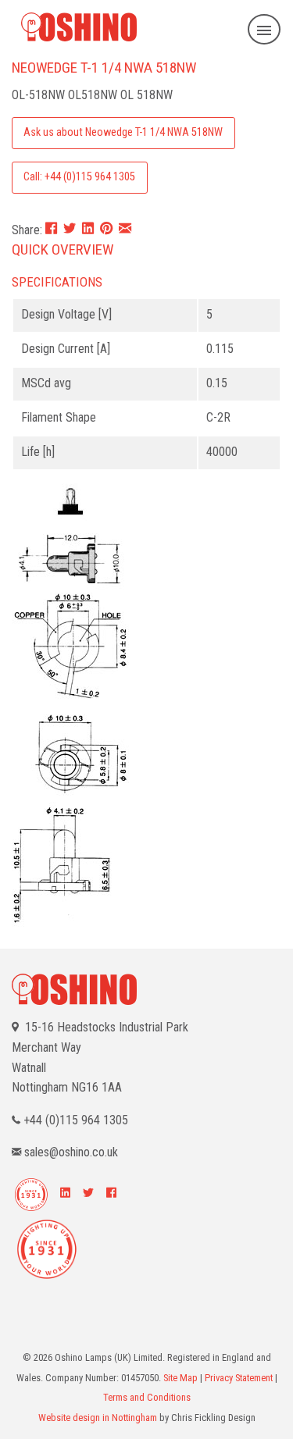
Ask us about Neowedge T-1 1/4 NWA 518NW (123, 132)
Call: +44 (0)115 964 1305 (79, 176)
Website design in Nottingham (97, 1417)
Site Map (180, 1378)
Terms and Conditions (147, 1397)
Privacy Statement (239, 1378)
